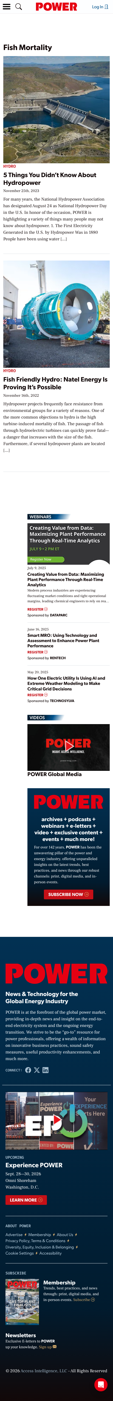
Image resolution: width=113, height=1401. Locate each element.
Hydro (9, 166)
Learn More (24, 1200)
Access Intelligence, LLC (44, 1371)
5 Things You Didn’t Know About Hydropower (49, 178)
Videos (37, 717)
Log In (98, 6)
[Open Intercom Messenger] (101, 1384)
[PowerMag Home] (56, 6)
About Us (65, 1234)
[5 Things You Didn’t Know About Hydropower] (56, 108)
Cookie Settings (19, 1253)
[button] (6, 6)
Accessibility (50, 1253)
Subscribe (82, 1299)
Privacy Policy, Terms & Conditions (35, 1240)
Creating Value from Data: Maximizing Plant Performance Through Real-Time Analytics (65, 579)
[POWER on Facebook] (28, 1070)
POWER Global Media (54, 773)
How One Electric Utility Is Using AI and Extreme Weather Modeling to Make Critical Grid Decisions (66, 683)
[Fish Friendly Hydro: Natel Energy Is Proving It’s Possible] (56, 313)
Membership (39, 1234)
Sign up (46, 1347)
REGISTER (35, 609)
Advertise (13, 1234)
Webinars (40, 516)
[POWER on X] (37, 1070)
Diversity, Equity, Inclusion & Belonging (39, 1247)
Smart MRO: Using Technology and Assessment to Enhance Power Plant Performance (63, 640)
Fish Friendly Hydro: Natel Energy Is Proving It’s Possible (55, 383)
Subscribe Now (66, 894)
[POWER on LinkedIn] (45, 1070)
